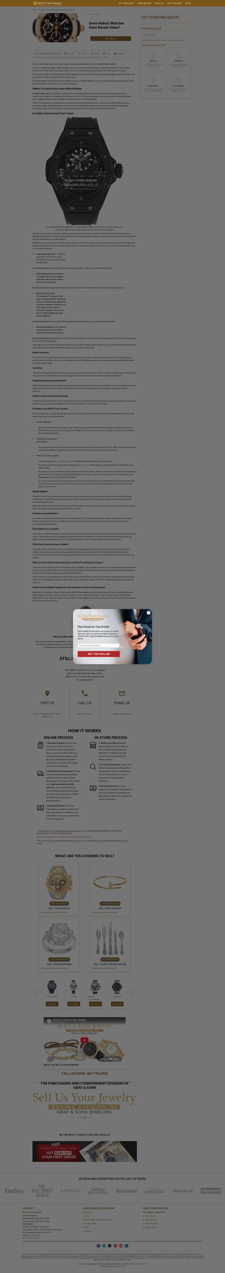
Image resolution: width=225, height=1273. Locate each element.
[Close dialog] (148, 612)
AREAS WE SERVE (144, 3)
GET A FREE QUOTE (126, 3)
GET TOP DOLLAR (99, 653)
